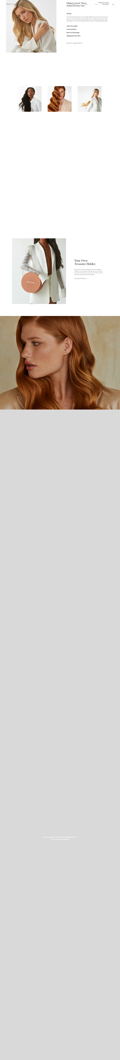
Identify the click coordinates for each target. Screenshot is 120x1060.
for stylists (74, 4)
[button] (29, 59)
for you (86, 4)
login (96, 4)
